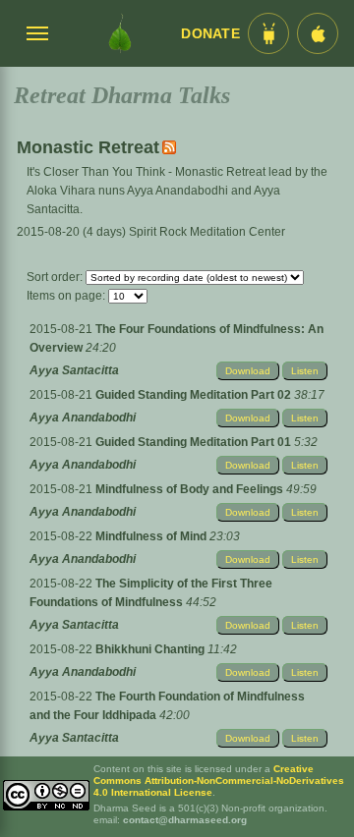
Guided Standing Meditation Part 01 (194, 442)
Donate (210, 34)
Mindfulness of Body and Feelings (190, 489)
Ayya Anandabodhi (83, 417)
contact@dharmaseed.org (185, 819)
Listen (305, 370)
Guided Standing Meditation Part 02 (194, 395)
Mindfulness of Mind (152, 536)
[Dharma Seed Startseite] (120, 33)
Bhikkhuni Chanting (151, 649)
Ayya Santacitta (74, 370)
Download (247, 370)
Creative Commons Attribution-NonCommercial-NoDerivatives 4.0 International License (218, 780)
